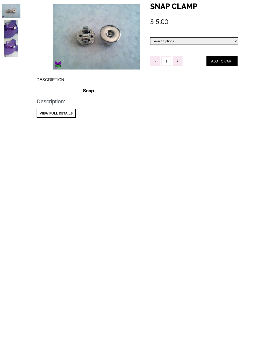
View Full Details (56, 113)
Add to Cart (222, 61)
